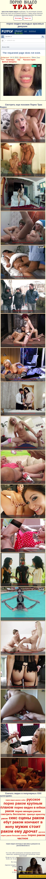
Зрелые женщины (9, 62)
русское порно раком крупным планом (21, 803)
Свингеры (10, 60)
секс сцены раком (26, 818)
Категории (18, 18)
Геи (19, 60)
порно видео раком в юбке (16, 800)
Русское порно (29, 60)
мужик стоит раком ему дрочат (21, 829)
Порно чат (27, 18)
